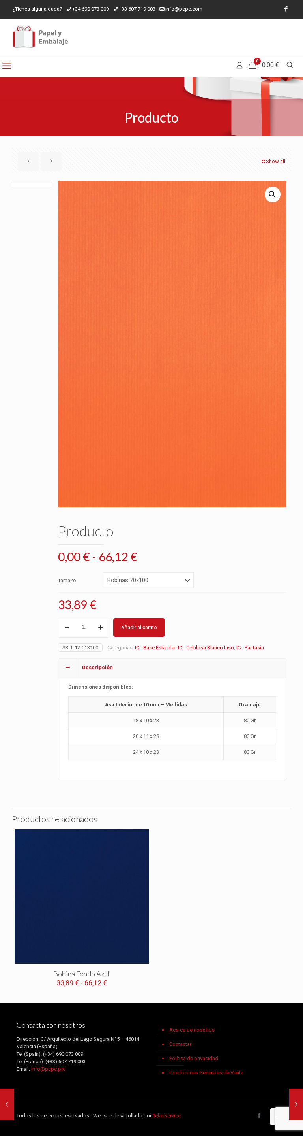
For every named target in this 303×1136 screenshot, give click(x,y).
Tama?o (67, 580)
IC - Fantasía (250, 648)
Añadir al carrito (139, 627)
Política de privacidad (193, 1058)
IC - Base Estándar (155, 648)
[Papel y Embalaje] (41, 37)
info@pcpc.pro (48, 1069)
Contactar (180, 1044)
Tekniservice (167, 1116)
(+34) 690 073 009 (63, 1054)
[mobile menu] (6, 66)
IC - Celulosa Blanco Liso (206, 648)
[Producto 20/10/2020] (7, 1104)
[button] (273, 194)
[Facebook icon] (286, 9)
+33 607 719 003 (137, 9)
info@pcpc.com (183, 9)
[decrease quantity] (67, 627)
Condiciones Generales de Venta (206, 1073)
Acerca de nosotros (192, 1030)
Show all (275, 161)
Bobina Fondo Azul (81, 973)
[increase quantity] (100, 627)
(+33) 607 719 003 (65, 1061)
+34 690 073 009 (90, 9)
